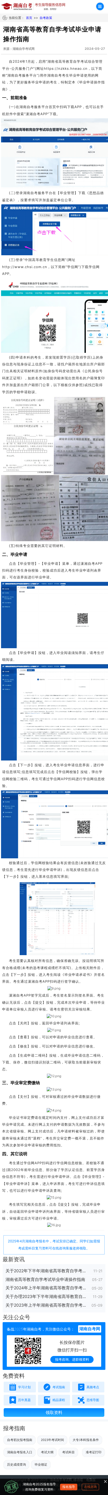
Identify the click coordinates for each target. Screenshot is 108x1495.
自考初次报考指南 (19, 1440)
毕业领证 (41, 1464)
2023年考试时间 (52, 1440)
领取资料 (54, 1412)
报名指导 (68, 1487)
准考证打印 (93, 1452)
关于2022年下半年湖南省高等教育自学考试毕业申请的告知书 (46, 1270)
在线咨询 (90, 1487)
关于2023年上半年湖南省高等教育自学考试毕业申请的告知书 (46, 1305)
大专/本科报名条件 (86, 1440)
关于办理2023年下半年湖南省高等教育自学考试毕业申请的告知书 (46, 1296)
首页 (29, 18)
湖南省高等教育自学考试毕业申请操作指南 (45, 1279)
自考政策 (46, 18)
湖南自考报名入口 (19, 1452)
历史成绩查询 (16, 1464)
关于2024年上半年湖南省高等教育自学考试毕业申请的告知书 (46, 1287)
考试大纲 (47, 1452)
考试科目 (68, 1452)
